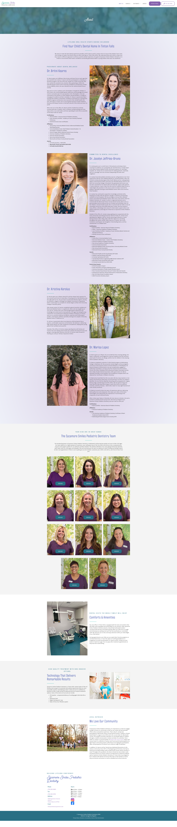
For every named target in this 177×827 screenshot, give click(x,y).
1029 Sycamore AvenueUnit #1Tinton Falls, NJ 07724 (54, 800)
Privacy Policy (76, 817)
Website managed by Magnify (88, 816)
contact (145, 3)
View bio (60, 483)
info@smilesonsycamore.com (55, 806)
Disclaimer (82, 817)
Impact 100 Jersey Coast (116, 739)
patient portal (154, 3)
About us (121, 3)
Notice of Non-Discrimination (97, 817)
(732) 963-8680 (168, 3)
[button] (128, 3)
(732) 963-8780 (52, 794)
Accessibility (88, 817)
